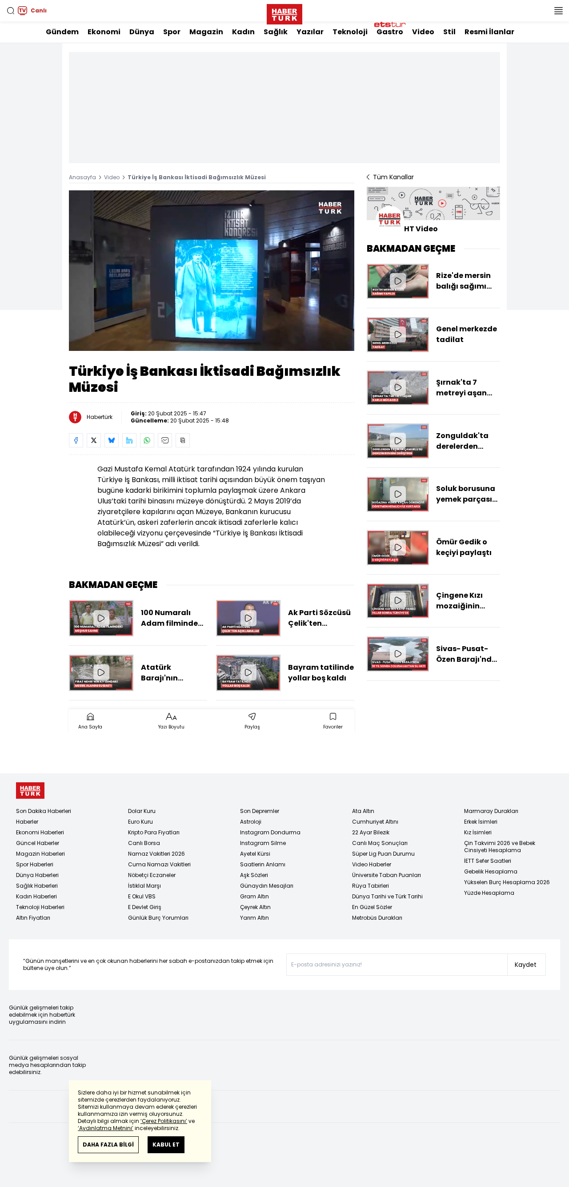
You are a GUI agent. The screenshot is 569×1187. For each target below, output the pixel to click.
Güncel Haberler (37, 843)
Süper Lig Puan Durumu (383, 853)
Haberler (27, 821)
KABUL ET (166, 1144)
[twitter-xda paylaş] (94, 440)
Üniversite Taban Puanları (386, 875)
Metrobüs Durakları (377, 917)
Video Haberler (371, 864)
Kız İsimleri (478, 832)
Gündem (62, 32)
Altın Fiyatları (33, 917)
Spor (171, 32)
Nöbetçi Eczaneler (152, 875)
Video (423, 32)
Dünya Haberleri (37, 875)
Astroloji (250, 821)
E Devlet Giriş (144, 907)
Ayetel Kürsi (255, 853)
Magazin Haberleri (40, 853)
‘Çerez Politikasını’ (163, 1121)
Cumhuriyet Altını (375, 821)
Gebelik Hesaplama (490, 871)
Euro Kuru (140, 821)
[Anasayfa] (30, 790)
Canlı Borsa (144, 843)
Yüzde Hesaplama (489, 893)
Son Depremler (259, 811)
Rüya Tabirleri (370, 885)
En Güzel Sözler (372, 907)
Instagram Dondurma (270, 832)
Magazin (206, 32)
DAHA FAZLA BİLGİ (108, 1144)
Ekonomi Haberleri (40, 832)
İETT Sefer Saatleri (487, 861)
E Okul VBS (142, 896)
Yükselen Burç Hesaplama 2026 (507, 882)
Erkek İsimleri (480, 821)
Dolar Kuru (142, 811)
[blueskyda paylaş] (111, 440)
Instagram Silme (263, 843)
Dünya (141, 32)
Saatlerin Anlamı (262, 864)
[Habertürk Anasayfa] (284, 12)
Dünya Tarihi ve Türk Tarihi (387, 896)
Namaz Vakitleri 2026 (156, 853)
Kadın (243, 32)
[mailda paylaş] (165, 440)
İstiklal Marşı (144, 885)
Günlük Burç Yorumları (158, 917)
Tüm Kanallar (393, 177)
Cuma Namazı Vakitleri (159, 864)
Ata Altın (363, 811)
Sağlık (276, 32)
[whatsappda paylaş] (147, 440)
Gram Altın (254, 896)
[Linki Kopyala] (183, 440)
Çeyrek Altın (255, 907)
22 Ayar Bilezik (370, 832)
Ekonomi (104, 32)
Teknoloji (350, 32)
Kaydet (526, 964)
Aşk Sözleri (254, 875)
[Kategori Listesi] (558, 10)
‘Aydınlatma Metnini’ (105, 1128)
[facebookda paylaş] (76, 440)
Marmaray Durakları (491, 811)
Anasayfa (82, 177)
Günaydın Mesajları (266, 885)
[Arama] (10, 10)
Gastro (390, 32)
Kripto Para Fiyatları (154, 832)
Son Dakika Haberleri (43, 811)
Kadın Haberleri (36, 896)
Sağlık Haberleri (37, 885)
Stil (449, 32)
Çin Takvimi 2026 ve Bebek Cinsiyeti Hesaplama (499, 846)
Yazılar (310, 32)
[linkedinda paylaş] (129, 440)
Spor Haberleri (34, 864)
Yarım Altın (254, 917)
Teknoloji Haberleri (40, 907)
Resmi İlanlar (489, 32)
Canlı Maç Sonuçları (380, 843)
